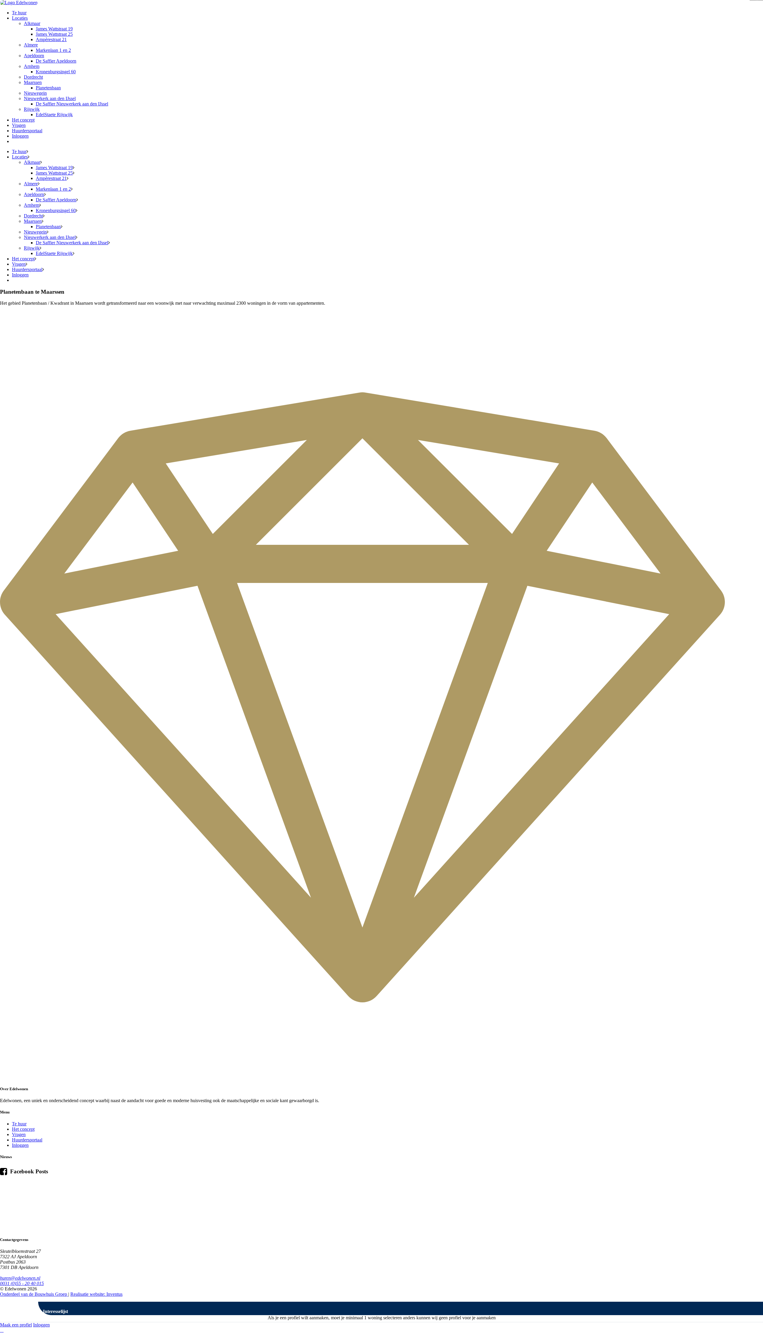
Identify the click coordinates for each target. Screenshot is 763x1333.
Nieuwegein (35, 93)
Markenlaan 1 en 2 (53, 50)
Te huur (19, 12)
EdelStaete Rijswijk (54, 114)
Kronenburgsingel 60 (56, 71)
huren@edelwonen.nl (20, 1278)
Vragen (19, 125)
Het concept (23, 119)
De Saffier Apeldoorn (56, 60)
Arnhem (31, 66)
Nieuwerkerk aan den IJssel (50, 98)
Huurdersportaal (27, 130)
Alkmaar (32, 23)
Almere (31, 44)
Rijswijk (32, 109)
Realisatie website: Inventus (96, 1294)
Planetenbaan (48, 87)
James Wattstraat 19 (54, 28)
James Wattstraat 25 (54, 34)
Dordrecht (33, 77)
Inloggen (20, 136)
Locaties (20, 18)
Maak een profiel (16, 1324)
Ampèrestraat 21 (51, 39)
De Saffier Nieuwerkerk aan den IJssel (72, 103)
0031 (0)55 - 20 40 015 (22, 1283)
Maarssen (33, 82)
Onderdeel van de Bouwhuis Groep (34, 1294)
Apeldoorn (34, 55)
